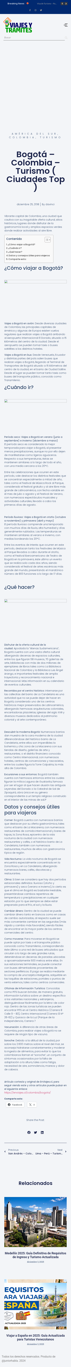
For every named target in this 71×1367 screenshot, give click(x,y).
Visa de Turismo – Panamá (48, 3)
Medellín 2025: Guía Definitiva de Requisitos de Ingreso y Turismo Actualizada (35, 1255)
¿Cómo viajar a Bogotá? (21, 244)
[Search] (66, 37)
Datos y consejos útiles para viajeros (29, 255)
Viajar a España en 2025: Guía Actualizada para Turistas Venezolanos (35, 1337)
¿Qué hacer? (15, 251)
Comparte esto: (17, 259)
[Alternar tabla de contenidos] (46, 240)
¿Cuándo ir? (15, 248)
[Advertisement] (35, 82)
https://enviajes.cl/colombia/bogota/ (27, 1092)
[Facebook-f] (30, 10)
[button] (29, 1132)
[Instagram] (35, 10)
